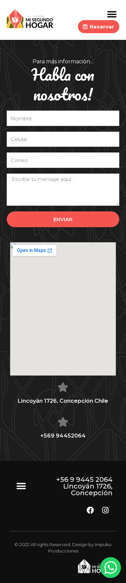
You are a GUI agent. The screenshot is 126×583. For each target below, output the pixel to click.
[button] (111, 14)
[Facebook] (90, 510)
